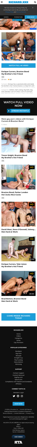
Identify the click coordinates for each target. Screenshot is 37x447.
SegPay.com (18, 377)
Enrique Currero (8, 72)
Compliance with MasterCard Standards (18, 381)
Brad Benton (7, 299)
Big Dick (18, 353)
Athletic (12, 90)
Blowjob (18, 356)
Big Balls (27, 90)
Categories (18, 338)
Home (19, 334)
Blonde (7, 92)
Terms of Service (7, 413)
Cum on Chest (15, 92)
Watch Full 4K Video (18, 65)
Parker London (21, 192)
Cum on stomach (26, 92)
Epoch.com (18, 379)
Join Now (30, 17)
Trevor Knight (7, 155)
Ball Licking (19, 90)
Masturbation (18, 362)
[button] (2, 2)
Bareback (18, 351)
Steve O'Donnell (20, 229)
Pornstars (18, 17)
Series (6, 17)
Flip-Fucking (18, 360)
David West (6, 229)
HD (3, 77)
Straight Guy (18, 358)
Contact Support (18, 373)
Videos (18, 336)
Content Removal (18, 375)
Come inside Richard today (18, 317)
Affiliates (18, 384)
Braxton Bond (23, 72)
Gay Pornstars (18, 342)
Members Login (18, 392)
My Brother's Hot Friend (12, 74)
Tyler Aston (22, 264)
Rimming (18, 364)
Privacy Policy (30, 413)
